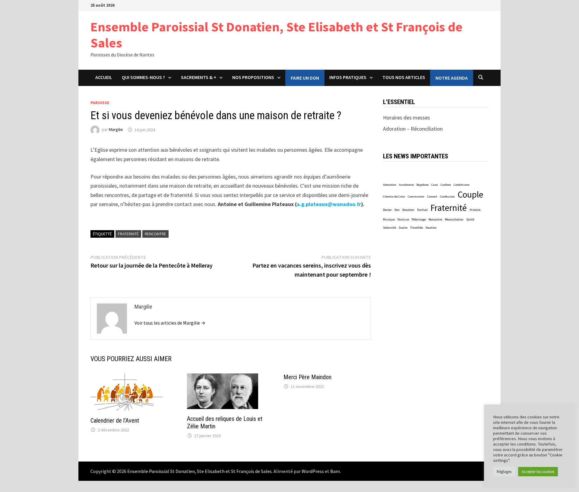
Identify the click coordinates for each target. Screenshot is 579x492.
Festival (422, 210)
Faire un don (305, 78)
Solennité (389, 228)
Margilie (116, 129)
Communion (416, 196)
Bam (335, 471)
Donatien (408, 210)
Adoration (389, 185)
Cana (434, 185)
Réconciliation (454, 219)
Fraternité (128, 233)
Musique (389, 219)
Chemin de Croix (394, 196)
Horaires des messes (406, 117)
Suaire (403, 228)
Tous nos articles (403, 77)
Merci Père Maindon (307, 377)
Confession (447, 196)
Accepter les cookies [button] (538, 471)
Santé (470, 219)
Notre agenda (451, 78)
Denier (387, 210)
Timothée (416, 228)
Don (397, 210)
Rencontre (155, 233)
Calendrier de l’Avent (114, 420)
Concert (432, 196)
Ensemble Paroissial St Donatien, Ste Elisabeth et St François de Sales (276, 34)
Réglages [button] (504, 471)
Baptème (422, 185)
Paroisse (99, 102)
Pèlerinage (419, 219)
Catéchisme (461, 185)
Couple (470, 194)
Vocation (431, 228)
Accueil (103, 77)
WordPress (313, 471)
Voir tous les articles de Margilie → (169, 323)
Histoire (475, 210)
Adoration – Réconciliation (413, 128)
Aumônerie (406, 185)
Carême (446, 185)
